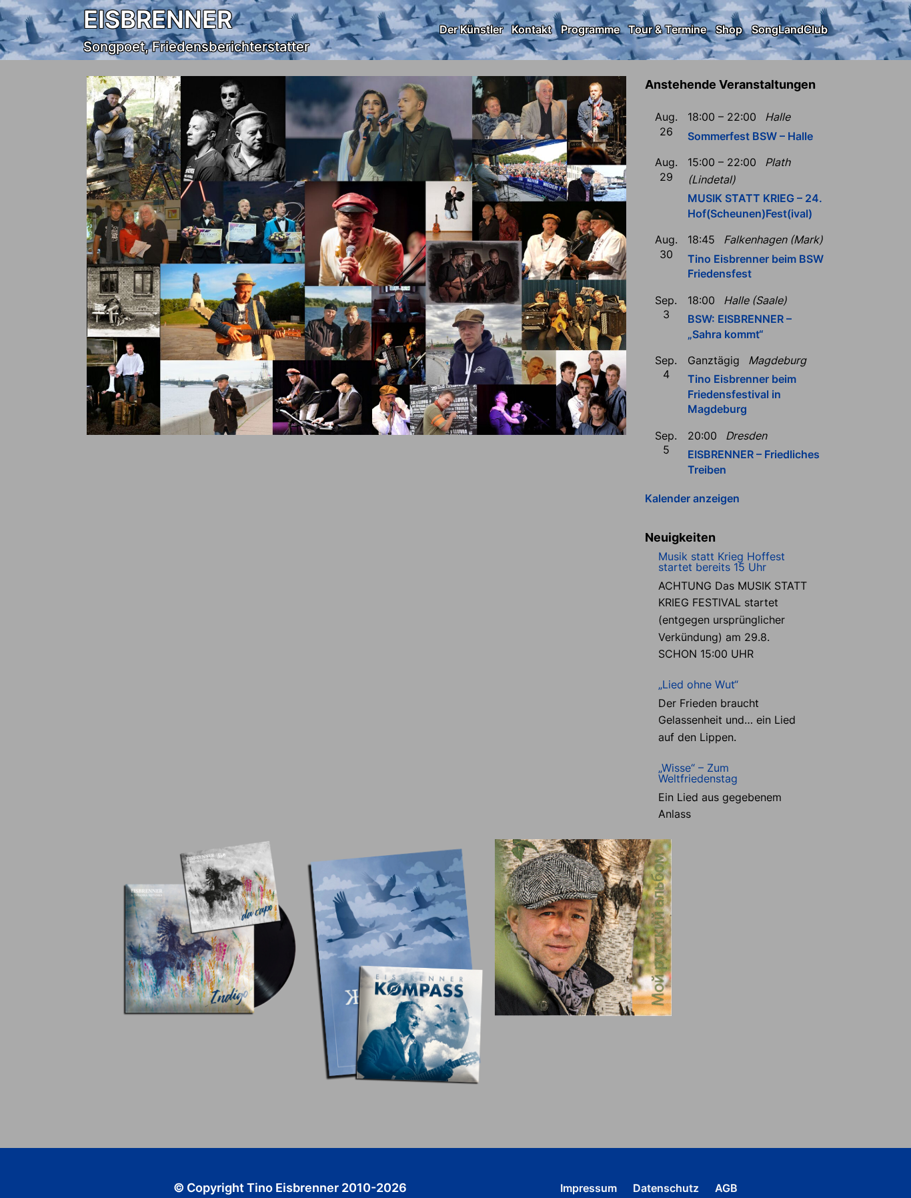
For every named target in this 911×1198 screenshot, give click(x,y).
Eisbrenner (157, 19)
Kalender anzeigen (692, 498)
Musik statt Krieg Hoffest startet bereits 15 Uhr (721, 561)
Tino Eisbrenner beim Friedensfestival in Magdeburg (742, 394)
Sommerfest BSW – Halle (750, 136)
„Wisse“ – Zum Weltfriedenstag (698, 773)
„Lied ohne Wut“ (698, 684)
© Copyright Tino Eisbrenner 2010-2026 (290, 1188)
